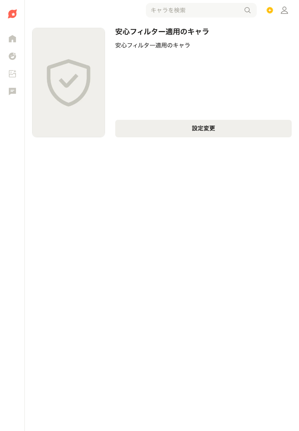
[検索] (247, 10)
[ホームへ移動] (12, 13)
